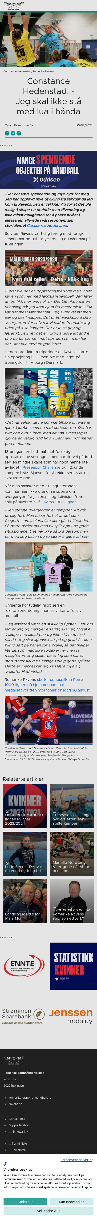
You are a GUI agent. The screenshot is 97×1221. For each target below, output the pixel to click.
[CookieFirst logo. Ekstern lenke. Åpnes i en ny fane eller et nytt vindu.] (5, 1164)
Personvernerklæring (77, 1160)
